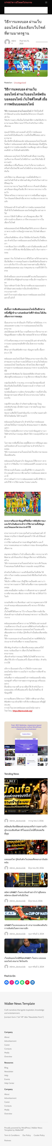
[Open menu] (46, 2)
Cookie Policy (39, 1135)
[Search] (45, 10)
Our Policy (26, 1135)
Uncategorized (20, 83)
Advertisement (10, 1041)
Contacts (8, 1049)
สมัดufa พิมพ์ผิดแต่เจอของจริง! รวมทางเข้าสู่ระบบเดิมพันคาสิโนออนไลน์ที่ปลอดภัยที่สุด (25, 830)
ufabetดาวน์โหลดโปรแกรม (18, 2)
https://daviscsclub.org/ (22, 711)
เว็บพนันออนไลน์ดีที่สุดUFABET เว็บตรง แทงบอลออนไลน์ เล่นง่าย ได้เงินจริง (25, 959)
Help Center (9, 1083)
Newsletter (8, 1071)
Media (6, 1052)
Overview (8, 1056)
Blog (6, 1068)
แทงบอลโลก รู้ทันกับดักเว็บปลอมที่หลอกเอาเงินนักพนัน (26, 861)
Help (6, 1075)
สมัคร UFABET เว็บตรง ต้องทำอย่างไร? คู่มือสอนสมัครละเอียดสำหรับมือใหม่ (25, 894)
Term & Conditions (12, 1135)
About (6, 1037)
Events (7, 1079)
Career (7, 1045)
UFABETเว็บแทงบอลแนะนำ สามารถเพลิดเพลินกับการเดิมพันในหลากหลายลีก (25, 927)
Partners (7, 1140)
